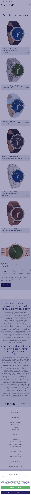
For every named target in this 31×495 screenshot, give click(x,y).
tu (26, 483)
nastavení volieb (25, 482)
